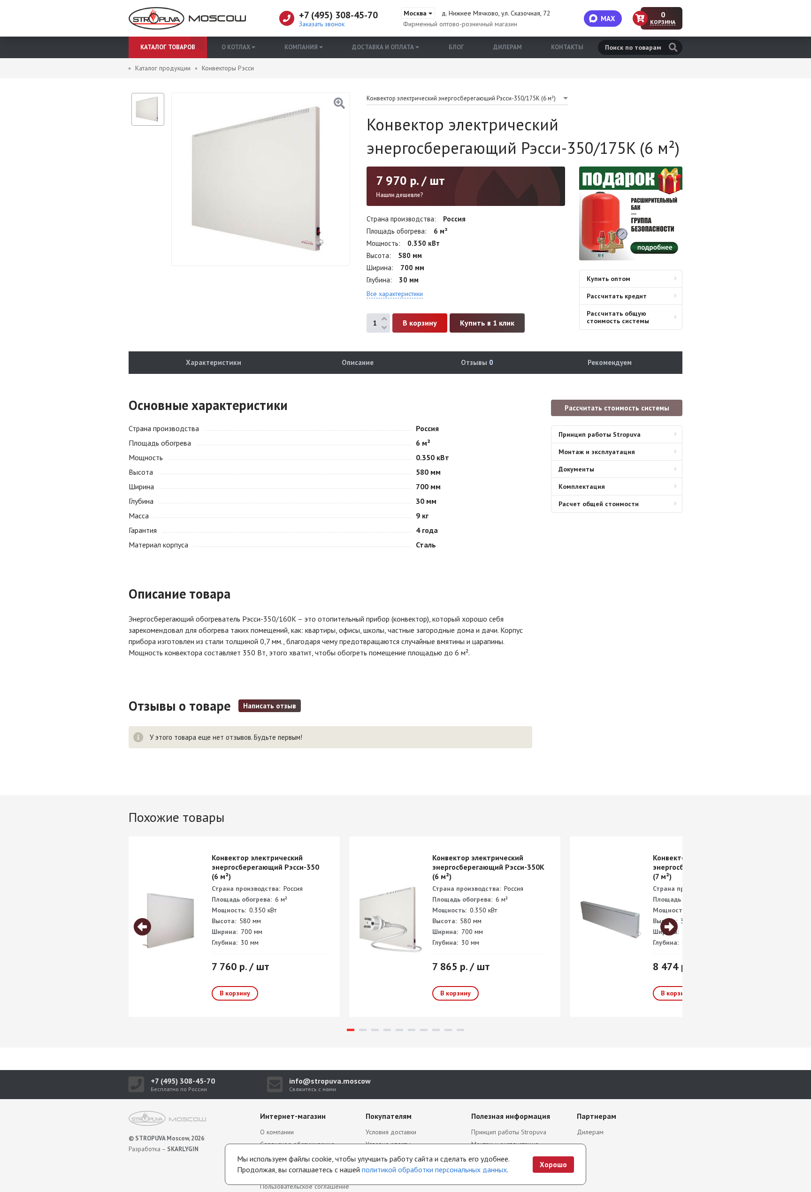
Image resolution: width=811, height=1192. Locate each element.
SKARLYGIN (183, 1149)
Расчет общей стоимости (599, 504)
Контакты (567, 47)
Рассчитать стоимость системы (617, 407)
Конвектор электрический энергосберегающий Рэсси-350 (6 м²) (265, 867)
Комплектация (582, 486)
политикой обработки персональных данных (434, 1169)
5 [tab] (399, 1030)
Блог (456, 47)
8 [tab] (436, 1030)
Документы (576, 469)
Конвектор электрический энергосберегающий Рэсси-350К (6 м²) (488, 867)
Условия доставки (391, 1132)
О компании (277, 1132)
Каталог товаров (167, 47)
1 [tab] (350, 1030)
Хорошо (553, 1164)
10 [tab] (460, 1030)
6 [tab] (411, 1030)
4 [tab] (387, 1030)
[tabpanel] (234, 926)
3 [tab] (375, 1030)
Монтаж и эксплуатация (597, 452)
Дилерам (507, 47)
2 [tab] (363, 1030)
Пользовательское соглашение (304, 1186)
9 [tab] (448, 1030)
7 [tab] (424, 1030)
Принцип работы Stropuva (600, 434)
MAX (608, 18)
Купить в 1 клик (487, 322)
